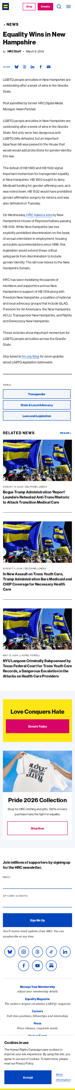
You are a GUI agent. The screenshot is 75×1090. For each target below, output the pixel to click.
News (13, 24)
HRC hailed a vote (39, 215)
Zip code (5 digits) (22, 896)
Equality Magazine (37, 999)
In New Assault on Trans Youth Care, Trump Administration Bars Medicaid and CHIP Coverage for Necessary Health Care (37, 582)
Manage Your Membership (37, 987)
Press (38, 1023)
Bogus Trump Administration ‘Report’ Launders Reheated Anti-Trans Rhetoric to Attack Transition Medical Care (36, 497)
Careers (37, 1011)
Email (14, 877)
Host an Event (37, 1036)
